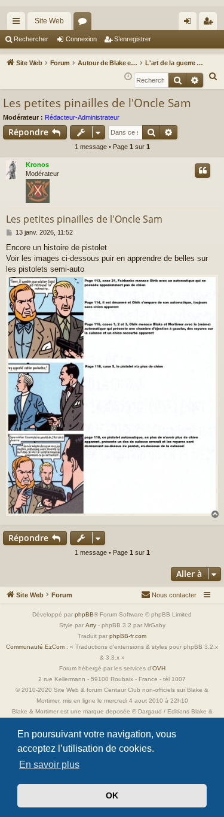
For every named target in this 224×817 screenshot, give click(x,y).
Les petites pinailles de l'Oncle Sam (97, 103)
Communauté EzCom (35, 646)
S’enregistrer (132, 38)
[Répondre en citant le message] (202, 170)
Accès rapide (18, 23)
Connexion (81, 38)
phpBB (84, 614)
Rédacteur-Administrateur (82, 117)
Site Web (49, 21)
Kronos (37, 164)
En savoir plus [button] (49, 765)
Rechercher (31, 38)
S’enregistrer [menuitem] (210, 23)
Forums (84, 23)
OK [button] (112, 795)
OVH (158, 668)
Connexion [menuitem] (190, 23)
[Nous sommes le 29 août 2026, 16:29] (128, 77)
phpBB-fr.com (127, 636)
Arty (90, 625)
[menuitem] (213, 76)
